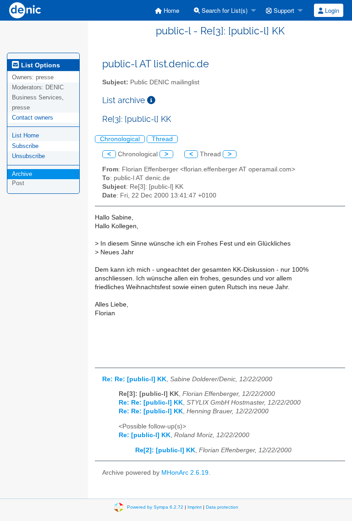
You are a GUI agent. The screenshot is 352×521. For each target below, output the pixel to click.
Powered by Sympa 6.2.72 (155, 507)
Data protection (222, 507)
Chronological (120, 139)
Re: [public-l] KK (144, 435)
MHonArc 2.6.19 (185, 472)
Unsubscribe (28, 156)
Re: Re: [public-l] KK (134, 379)
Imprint (194, 507)
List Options (39, 65)
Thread (162, 139)
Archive (22, 173)
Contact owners (32, 117)
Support (283, 10)
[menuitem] (167, 10)
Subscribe (25, 146)
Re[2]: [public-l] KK (165, 450)
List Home (25, 135)
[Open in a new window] (151, 100)
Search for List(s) (224, 10)
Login (331, 10)
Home (170, 10)
